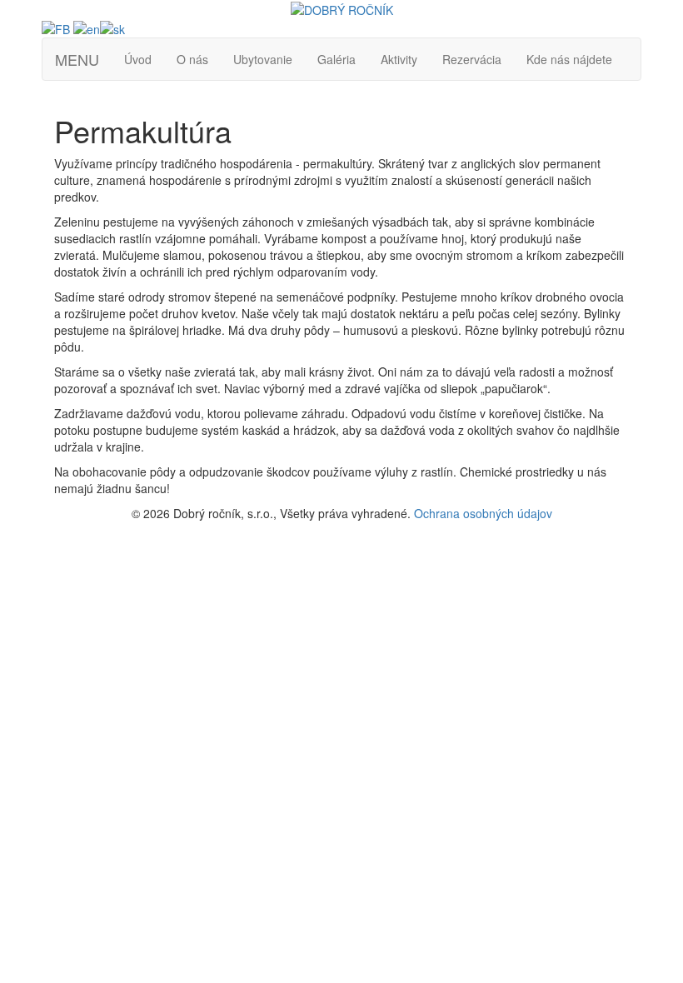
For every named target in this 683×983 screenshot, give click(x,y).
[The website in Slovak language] (112, 26)
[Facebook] (56, 26)
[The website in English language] (86, 26)
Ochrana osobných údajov (483, 513)
